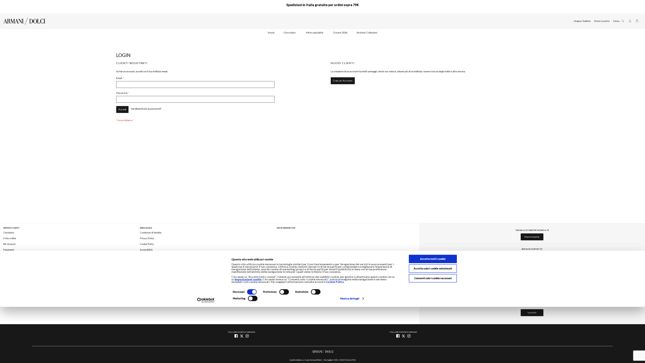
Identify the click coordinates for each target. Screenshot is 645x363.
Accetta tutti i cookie (433, 258)
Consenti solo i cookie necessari (433, 278)
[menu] (322, 32)
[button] (586, 21)
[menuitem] (271, 32)
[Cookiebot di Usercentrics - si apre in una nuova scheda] (206, 300)
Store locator (532, 236)
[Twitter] (403, 335)
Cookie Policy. (335, 281)
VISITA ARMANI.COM (286, 228)
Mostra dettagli (349, 298)
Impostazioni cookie (248, 279)
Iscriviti (532, 312)
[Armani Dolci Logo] (24, 21)
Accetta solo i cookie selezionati (433, 268)
